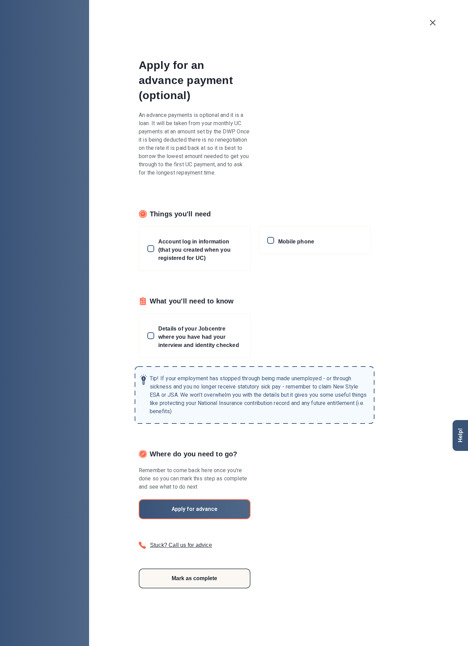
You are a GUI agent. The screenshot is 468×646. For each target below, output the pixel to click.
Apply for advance (195, 509)
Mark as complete (194, 578)
